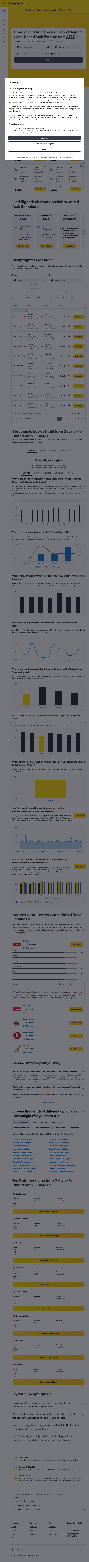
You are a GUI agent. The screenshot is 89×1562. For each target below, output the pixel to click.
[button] (44, 138)
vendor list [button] (17, 111)
